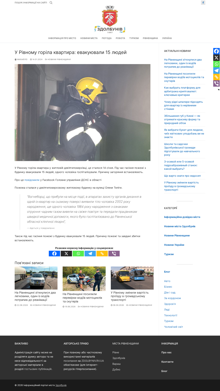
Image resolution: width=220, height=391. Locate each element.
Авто (167, 281)
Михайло (22, 59)
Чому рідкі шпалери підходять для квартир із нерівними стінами (183, 105)
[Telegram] (90, 253)
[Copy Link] (102, 253)
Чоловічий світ (173, 326)
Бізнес (168, 286)
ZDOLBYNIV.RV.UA (92, 360)
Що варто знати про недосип (182, 175)
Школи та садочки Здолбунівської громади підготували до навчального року (182, 149)
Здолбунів (118, 358)
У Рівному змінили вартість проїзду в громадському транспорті (130, 296)
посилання (70, 360)
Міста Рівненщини (125, 343)
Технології (170, 315)
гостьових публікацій (38, 369)
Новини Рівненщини (59, 59)
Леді (167, 309)
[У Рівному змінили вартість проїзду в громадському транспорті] (132, 278)
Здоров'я (170, 303)
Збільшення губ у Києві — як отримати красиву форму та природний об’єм (182, 119)
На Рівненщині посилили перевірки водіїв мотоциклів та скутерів (82, 297)
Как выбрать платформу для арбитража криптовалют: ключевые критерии (182, 91)
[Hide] (218, 89)
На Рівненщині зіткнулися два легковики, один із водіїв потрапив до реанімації (35, 296)
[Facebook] (203, 2)
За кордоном (172, 298)
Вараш (116, 363)
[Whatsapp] (78, 253)
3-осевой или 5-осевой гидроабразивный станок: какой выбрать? (180, 165)
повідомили (31, 179)
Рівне (115, 352)
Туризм (168, 321)
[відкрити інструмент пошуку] (51, 2)
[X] (66, 253)
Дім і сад (169, 292)
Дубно (116, 369)
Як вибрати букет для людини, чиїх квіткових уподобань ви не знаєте (184, 133)
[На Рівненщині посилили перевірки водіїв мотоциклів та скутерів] (84, 279)
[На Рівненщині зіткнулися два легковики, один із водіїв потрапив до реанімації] (36, 278)
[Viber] (114, 253)
